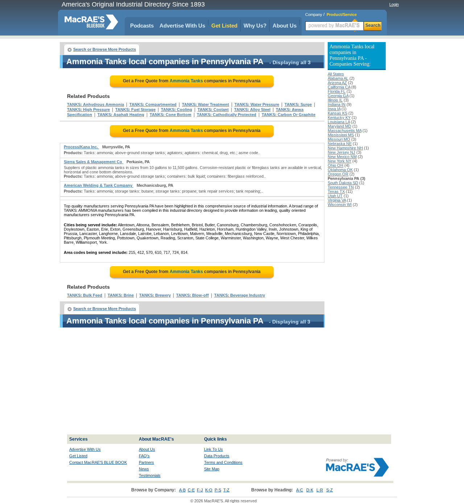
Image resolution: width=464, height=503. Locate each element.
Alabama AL (338, 78)
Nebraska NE (340, 143)
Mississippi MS (341, 135)
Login (394, 4)
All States (336, 74)
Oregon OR (338, 174)
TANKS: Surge (298, 104)
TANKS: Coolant (213, 109)
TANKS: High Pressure (88, 109)
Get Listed (224, 25)
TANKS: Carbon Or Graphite (288, 114)
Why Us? (255, 25)
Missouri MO (339, 139)
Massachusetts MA (344, 130)
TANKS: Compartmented (153, 104)
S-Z (329, 490)
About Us (285, 25)
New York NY (339, 161)
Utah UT (335, 196)
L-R (319, 490)
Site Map (211, 469)
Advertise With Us (182, 25)
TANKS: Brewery (155, 295)
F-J (200, 490)
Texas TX (336, 191)
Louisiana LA (339, 122)
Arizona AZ (337, 83)
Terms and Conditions (223, 462)
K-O (208, 490)
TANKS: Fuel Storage (135, 109)
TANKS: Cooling (176, 109)
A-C (299, 490)
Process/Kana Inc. (81, 147)
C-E (191, 490)
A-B (182, 490)
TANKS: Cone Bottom (170, 114)
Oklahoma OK (340, 170)
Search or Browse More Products (104, 49)
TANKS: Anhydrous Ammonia (95, 104)
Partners (146, 462)
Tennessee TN (341, 187)
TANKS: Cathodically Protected (226, 114)
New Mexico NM (342, 156)
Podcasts (142, 25)
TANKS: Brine (121, 295)
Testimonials (150, 475)
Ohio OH (335, 165)
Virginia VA (337, 200)
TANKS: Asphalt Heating (121, 114)
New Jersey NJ (341, 152)
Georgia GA (338, 96)
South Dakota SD (343, 183)
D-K (309, 490)
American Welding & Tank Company (98, 185)
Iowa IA (334, 109)
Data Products (216, 456)
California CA (339, 87)
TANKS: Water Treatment (205, 104)
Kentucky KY (339, 117)
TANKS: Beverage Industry (239, 295)
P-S (218, 490)
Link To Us (213, 449)
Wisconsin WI (340, 204)
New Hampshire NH (345, 148)
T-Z (226, 490)
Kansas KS (337, 113)
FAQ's (144, 456)
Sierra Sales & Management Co (93, 162)
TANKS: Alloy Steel (252, 109)
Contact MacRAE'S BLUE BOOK (98, 462)
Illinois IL (335, 100)
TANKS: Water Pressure (257, 104)
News (144, 469)
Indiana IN (336, 104)
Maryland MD (339, 126)
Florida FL (336, 91)
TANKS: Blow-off (192, 295)
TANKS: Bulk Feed (84, 295)
